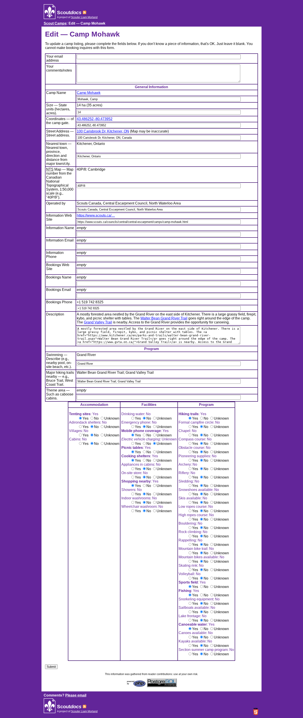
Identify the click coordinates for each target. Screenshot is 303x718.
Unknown (111, 418)
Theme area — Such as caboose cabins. (59, 394)
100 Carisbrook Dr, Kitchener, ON (103, 131)
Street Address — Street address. (60, 133)
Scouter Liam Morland (84, 17)
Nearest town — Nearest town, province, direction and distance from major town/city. (58, 153)
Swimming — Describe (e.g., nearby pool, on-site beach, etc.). (59, 361)
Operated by (55, 203)
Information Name (60, 228)
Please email (75, 695)
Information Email (60, 240)
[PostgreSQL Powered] (162, 686)
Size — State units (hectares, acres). (58, 109)
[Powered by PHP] (136, 686)
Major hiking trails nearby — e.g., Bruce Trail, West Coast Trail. (60, 378)
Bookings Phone (59, 302)
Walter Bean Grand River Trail (163, 318)
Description (55, 314)
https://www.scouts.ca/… (96, 215)
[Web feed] (84, 12)
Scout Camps (55, 23)
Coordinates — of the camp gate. (60, 121)
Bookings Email (58, 290)
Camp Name (56, 93)
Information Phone (55, 255)
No (96, 418)
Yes (86, 418)
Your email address (54, 58)
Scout (69, 12)
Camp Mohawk (88, 93)
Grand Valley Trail (98, 322)
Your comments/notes (59, 68)
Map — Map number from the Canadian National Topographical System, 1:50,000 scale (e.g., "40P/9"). (59, 183)
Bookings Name (58, 277)
